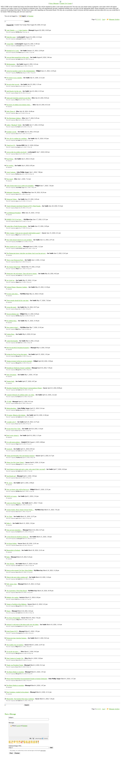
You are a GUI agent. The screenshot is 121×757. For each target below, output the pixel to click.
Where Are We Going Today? (15, 462)
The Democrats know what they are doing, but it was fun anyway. (26, 253)
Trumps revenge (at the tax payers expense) (19, 361)
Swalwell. (9, 449)
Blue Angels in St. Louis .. (14, 246)
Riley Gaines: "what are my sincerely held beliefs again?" (23, 233)
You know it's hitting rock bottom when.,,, (18, 105)
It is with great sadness (13, 442)
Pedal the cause (11, 37)
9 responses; (20, 221)
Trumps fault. (10, 381)
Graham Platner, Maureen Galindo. (16, 287)
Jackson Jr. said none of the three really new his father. (22, 624)
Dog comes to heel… (12, 327)
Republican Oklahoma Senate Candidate (18, 368)
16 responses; (21, 52)
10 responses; (21, 241)
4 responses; (20, 356)
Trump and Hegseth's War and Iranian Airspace (20, 455)
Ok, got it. (9, 483)
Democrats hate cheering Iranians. (16, 638)
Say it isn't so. (10, 280)
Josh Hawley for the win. (13, 91)
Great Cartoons (10, 172)
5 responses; (19, 113)
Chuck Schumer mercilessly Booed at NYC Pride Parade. (23, 206)
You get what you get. (12, 84)
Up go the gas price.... (12, 651)
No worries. (10, 165)
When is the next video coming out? (17, 577)
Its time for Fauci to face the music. (16, 354)
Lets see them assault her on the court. (17, 57)
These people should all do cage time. (17, 300)
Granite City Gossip (66, 3)
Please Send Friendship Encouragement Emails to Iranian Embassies (26, 678)
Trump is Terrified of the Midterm (16, 604)
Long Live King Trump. (13, 503)
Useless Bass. (10, 334)
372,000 (8, 401)
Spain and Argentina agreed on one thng (18, 98)
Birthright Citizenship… (13, 192)
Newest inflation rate (12, 314)
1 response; (20, 66)
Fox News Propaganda (13, 618)
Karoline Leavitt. (11, 132)
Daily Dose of (10, 111)
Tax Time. (9, 516)
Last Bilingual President (13, 213)
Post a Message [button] (54, 3)
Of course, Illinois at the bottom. (16, 415)
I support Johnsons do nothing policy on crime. (20, 395)
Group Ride (9, 44)
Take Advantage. (11, 374)
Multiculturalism (11, 408)
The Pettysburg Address (13, 118)
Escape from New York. (13, 428)
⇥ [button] (28, 32)
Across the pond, (11, 307)
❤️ (21, 742)
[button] (30, 739)
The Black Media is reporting (15, 672)
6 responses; (19, 32)
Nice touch (9, 179)
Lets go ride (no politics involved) (16, 152)
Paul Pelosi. (9, 159)
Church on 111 (10, 145)
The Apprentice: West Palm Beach (16, 590)
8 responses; (21, 59)
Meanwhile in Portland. (13, 550)
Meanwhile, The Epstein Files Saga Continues (20, 699)
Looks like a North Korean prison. (16, 226)
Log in (23, 16)
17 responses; (22, 72)
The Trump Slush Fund (13, 267)
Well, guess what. (11, 584)
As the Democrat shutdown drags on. (17, 537)
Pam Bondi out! (11, 476)
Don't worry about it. (12, 435)
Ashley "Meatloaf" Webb (13, 125)
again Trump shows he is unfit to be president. (20, 185)
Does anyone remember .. (14, 530)
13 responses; (21, 464)
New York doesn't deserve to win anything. (19, 240)
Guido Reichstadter (12, 341)
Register (24, 726)
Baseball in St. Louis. (12, 50)
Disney (8, 611)
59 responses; (22, 538)
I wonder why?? (11, 422)
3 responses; (20, 140)
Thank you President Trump (14, 665)
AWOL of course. (11, 496)
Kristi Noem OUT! (12, 631)
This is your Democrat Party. (14, 260)
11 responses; (22, 457)
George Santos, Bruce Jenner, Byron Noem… (20, 510)
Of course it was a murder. (14, 77)
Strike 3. (8, 523)
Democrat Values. (11, 199)
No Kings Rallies (11, 543)
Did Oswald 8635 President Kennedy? (17, 347)
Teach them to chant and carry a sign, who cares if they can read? (25, 469)
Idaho (8, 557)
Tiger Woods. (10, 563)
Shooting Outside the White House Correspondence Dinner (24, 388)
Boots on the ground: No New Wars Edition (19, 570)
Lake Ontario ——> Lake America (16, 30)
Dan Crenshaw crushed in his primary (17, 692)
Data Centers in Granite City (14, 658)
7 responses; (20, 153)
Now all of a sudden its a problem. (16, 138)
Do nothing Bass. (11, 321)
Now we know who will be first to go (17, 489)
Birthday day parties (12, 597)
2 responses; (20, 38)
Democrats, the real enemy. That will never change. (21, 273)
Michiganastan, (10, 64)
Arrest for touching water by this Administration (20, 71)
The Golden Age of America (14, 645)
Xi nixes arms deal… (12, 294)
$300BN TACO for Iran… (14, 219)
